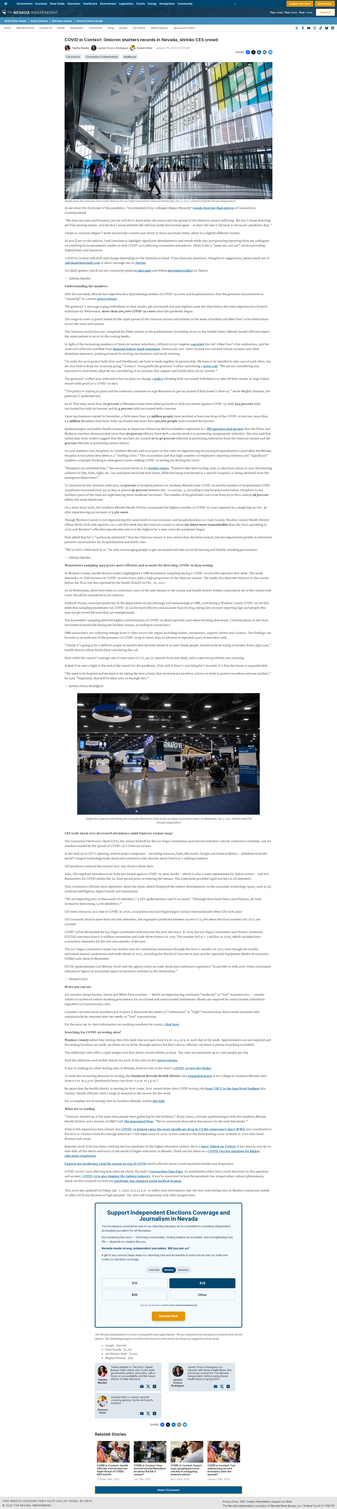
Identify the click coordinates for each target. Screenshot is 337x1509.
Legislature (126, 3)
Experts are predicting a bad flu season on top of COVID (106, 1164)
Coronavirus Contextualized (102, 56)
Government (24, 3)
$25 (202, 1283)
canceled (197, 344)
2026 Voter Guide (15, 20)
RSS (242, 1501)
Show (168, 1489)
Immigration (167, 3)
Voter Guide (57, 3)
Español (325, 12)
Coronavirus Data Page (166, 1171)
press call (210, 366)
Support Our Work (299, 3)
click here (171, 1024)
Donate (123, 27)
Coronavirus (73, 56)
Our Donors (139, 27)
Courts (140, 3)
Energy (152, 3)
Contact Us (46, 27)
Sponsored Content (184, 27)
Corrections (95, 27)
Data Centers (39, 20)
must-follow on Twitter (218, 1146)
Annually (183, 1270)
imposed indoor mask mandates (136, 349)
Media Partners (159, 27)
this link (158, 1101)
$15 (134, 1283)
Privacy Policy (231, 1501)
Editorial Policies (25, 27)
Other (202, 1295)
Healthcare (90, 3)
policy (158, 379)
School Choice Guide (90, 20)
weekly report (158, 468)
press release (107, 299)
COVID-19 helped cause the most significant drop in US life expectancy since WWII (183, 1129)
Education (73, 3)
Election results (62, 20)
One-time (154, 1270)
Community (185, 3)
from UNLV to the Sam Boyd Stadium (232, 1088)
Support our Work (281, 1501)
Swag (111, 27)
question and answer (225, 429)
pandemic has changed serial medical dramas (147, 1181)
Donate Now (168, 1316)
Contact (250, 1501)
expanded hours (200, 1076)
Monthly (168, 1270)
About (7, 27)
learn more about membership (180, 1305)
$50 (135, 1295)
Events (61, 27)
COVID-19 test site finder (192, 1068)
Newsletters (325, 3)
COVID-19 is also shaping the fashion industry (116, 1176)
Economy (41, 3)
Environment (108, 3)
